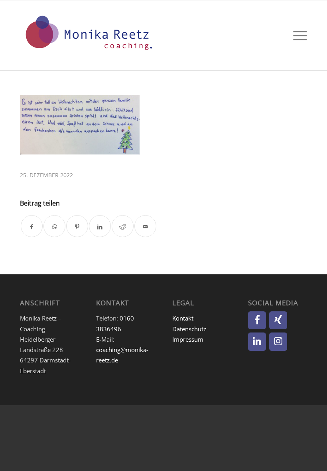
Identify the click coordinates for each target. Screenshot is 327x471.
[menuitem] (298, 35)
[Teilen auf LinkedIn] (100, 226)
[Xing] (278, 320)
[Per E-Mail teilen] (145, 226)
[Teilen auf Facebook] (32, 226)
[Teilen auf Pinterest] (77, 226)
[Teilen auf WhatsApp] (54, 226)
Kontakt (182, 318)
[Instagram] (278, 341)
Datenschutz (189, 329)
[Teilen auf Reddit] (123, 226)
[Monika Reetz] (88, 35)
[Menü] (298, 35)
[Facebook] (257, 320)
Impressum (187, 339)
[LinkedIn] (257, 341)
